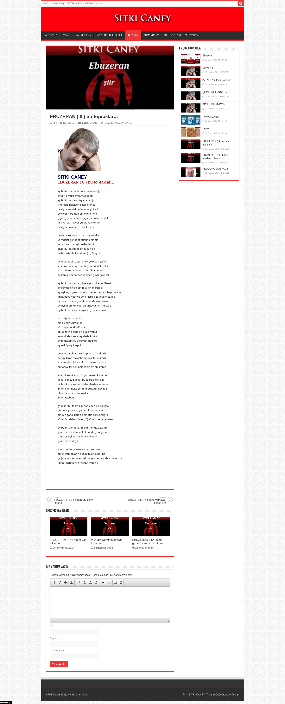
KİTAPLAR (73, 3)
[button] (54, 582)
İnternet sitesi (57, 650)
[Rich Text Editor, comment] (110, 602)
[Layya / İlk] (190, 71)
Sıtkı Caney (58, 3)
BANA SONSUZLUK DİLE (109, 35)
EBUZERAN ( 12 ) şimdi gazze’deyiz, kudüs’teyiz (147, 541)
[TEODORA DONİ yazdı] (190, 172)
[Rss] (184, 694)
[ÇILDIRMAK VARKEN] (190, 95)
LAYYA (65, 35)
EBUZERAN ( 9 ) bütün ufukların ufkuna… (73, 500)
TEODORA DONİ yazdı (215, 168)
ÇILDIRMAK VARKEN (214, 92)
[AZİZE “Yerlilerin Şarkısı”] (190, 83)
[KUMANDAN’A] (190, 120)
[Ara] (241, 3)
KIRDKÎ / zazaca (93, 3)
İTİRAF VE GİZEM (82, 35)
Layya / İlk (208, 67)
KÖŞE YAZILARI (172, 35)
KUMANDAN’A (151, 35)
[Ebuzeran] (190, 59)
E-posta (55, 638)
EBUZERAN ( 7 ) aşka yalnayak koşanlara (147, 500)
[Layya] (190, 132)
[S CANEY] (142, 18)
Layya (205, 128)
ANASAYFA (51, 35)
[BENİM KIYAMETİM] (190, 108)
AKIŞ (45, 3)
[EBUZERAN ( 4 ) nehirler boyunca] (190, 144)
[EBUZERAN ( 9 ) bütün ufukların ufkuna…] (190, 158)
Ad (52, 626)
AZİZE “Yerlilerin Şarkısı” (216, 80)
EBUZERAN (133, 35)
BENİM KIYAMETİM (213, 104)
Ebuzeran (207, 55)
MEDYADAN (191, 35)
